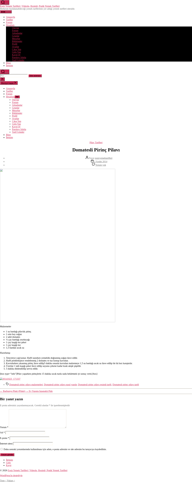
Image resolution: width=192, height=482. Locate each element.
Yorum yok (100, 165)
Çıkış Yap (16, 49)
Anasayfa (10, 17)
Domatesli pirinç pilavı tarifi (125, 384)
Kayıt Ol (16, 54)
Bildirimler (17, 41)
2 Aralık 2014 (100, 161)
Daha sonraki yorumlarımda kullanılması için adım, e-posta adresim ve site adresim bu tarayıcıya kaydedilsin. (55, 449)
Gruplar (15, 36)
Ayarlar (15, 46)
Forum (9, 22)
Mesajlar (16, 38)
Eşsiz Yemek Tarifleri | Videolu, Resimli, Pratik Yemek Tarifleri (30, 6)
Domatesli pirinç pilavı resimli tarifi (94, 384)
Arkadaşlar (17, 33)
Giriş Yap (16, 52)
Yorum (4, 427)
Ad (2, 432)
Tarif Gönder (18, 60)
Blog (8, 63)
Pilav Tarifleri (96, 142)
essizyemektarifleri (103, 158)
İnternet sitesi (6, 443)
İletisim (9, 65)
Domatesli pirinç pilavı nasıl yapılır (60, 384)
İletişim (9, 460)
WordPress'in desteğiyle (11, 475)
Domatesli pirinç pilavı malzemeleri (26, 384)
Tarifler (9, 19)
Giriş (8, 462)
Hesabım (10, 25)
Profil (14, 44)
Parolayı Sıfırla (19, 57)
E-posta (4, 438)
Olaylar (15, 28)
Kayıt (8, 465)
